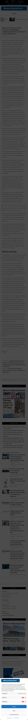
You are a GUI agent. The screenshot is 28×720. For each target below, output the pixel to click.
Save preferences (14, 714)
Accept (14, 706)
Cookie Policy (9, 718)
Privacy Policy (16, 718)
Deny (14, 710)
